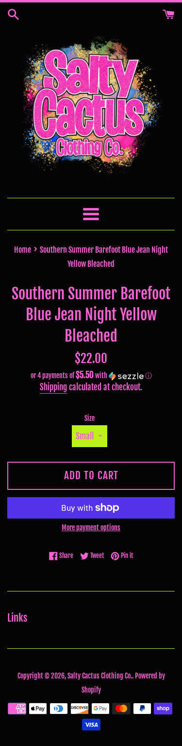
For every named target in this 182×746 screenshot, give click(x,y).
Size (89, 418)
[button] (91, 376)
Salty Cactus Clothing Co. (99, 675)
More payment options (91, 527)
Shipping (53, 387)
